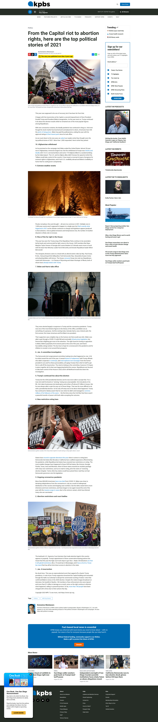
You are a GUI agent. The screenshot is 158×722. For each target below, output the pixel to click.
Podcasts (88, 17)
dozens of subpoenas (72, 358)
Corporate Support (110, 694)
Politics (30, 28)
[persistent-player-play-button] (30, 12)
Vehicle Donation (110, 709)
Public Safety (109, 670)
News (39, 17)
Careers (62, 700)
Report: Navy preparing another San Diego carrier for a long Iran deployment (117, 227)
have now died (60, 481)
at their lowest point (52, 134)
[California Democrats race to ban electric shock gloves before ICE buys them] (118, 662)
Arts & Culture (66, 17)
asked (63, 138)
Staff (61, 715)
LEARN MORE (19, 713)
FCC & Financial (64, 703)
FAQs (84, 703)
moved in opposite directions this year (56, 457)
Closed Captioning (87, 697)
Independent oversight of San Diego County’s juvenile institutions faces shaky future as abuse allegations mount (92, 676)
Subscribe (118, 98)
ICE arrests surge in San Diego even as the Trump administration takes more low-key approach (117, 253)
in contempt (53, 360)
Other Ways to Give (110, 703)
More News (32, 653)
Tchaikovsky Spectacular (113, 170)
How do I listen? (87, 706)
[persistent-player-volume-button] (35, 12)
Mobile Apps (63, 706)
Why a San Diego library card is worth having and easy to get (117, 236)
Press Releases (64, 709)
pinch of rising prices (44, 132)
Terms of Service (64, 718)
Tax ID (107, 706)
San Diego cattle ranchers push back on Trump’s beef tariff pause (117, 262)
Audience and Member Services (91, 694)
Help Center (86, 712)
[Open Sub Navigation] (41, 17)
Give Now (125, 4)
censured (67, 258)
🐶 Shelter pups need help (115, 31)
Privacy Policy (63, 712)
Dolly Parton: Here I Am (113, 198)
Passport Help (86, 709)
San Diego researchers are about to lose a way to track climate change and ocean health (117, 244)
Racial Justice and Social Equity (87, 670)
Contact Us (85, 700)
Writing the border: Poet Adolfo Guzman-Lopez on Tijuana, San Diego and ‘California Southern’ (115, 140)
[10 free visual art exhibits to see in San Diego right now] (40, 662)
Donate (79, 645)
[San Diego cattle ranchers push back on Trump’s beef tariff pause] (66, 662)
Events (110, 17)
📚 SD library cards (113, 37)
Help (117, 17)
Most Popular (110, 205)
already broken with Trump (52, 262)
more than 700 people (76, 586)
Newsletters (63, 697)
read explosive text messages (70, 360)
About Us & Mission (65, 694)
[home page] (39, 4)
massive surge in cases (51, 490)
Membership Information (112, 700)
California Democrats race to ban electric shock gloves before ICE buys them (117, 675)
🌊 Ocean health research (115, 34)
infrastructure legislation (79, 339)
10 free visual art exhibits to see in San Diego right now (39, 674)
